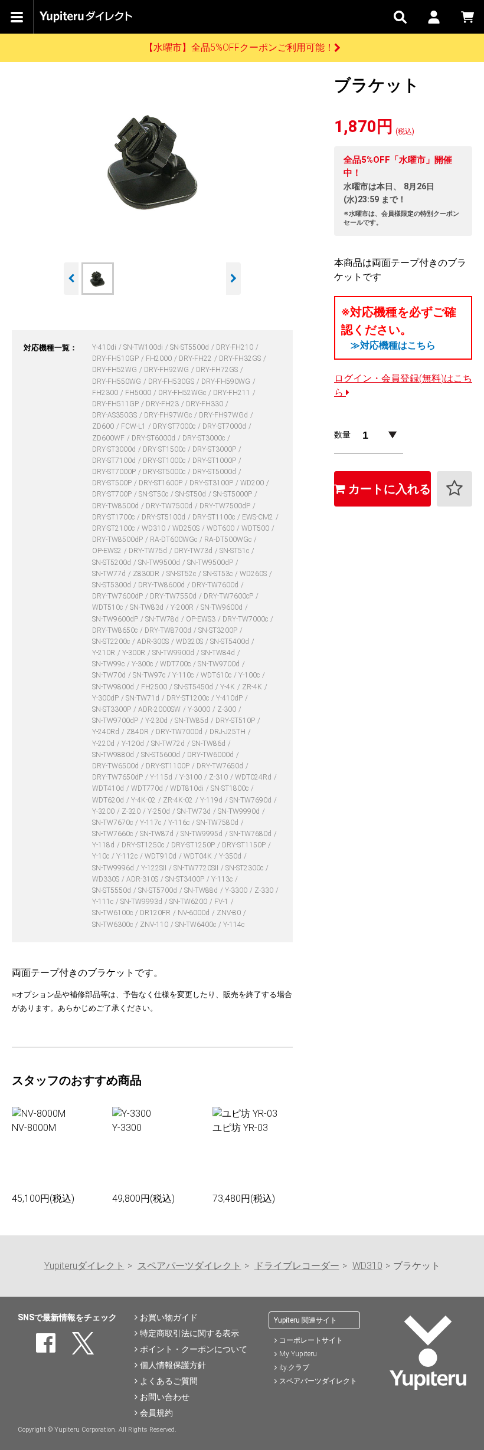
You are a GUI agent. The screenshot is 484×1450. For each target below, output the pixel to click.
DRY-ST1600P (161, 483)
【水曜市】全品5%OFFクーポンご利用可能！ (239, 47)
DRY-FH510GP (116, 358)
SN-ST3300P (112, 709)
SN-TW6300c (113, 924)
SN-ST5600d (161, 755)
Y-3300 (237, 890)
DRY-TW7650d (221, 766)
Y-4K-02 (144, 800)
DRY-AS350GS (115, 415)
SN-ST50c (154, 494)
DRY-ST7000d (225, 426)
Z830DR (147, 574)
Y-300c (143, 664)
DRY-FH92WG (167, 370)
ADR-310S (143, 879)
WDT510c (108, 607)
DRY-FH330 (205, 404)
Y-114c (233, 924)
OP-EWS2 (107, 551)
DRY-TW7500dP (226, 506)
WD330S (106, 879)
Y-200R (183, 607)
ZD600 (104, 426)
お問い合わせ (164, 1397)
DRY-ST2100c (114, 528)
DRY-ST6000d (154, 438)
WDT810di (187, 788)
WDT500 (256, 528)
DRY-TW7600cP (229, 596)
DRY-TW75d (149, 551)
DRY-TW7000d (180, 732)
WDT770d (148, 788)
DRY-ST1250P (194, 845)
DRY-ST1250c (144, 845)
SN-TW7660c (113, 834)
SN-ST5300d (112, 585)
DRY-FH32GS (241, 358)
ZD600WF (109, 438)
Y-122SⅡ (154, 868)
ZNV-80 (230, 913)
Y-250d (160, 811)
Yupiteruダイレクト (84, 1265)
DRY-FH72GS (218, 370)
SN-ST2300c (245, 868)
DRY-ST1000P (215, 460)
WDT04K (199, 856)
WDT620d (109, 800)
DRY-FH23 (163, 404)
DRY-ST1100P (168, 766)
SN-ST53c (218, 574)
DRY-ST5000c (165, 472)
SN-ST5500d (190, 347)
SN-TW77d (109, 574)
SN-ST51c (235, 551)
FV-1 (222, 901)
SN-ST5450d (194, 687)
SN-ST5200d (112, 562)
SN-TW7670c (113, 822)
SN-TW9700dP (116, 720)
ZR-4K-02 (179, 800)
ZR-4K (253, 687)
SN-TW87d (157, 834)
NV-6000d (194, 913)
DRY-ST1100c (214, 517)
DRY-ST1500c (165, 449)
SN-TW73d (194, 811)
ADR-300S (154, 641)
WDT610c (217, 675)
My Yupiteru (298, 1354)
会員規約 (156, 1413)
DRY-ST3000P (215, 449)
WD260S (254, 574)
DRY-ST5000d (215, 472)
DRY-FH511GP (116, 404)
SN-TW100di (144, 347)
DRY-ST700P (112, 494)
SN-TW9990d (239, 811)
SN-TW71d (143, 698)
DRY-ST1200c (188, 698)
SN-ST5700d (158, 890)
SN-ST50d (191, 494)
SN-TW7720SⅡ (197, 868)
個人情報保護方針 (173, 1365)
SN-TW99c (109, 664)
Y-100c (249, 675)
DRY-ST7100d (115, 460)
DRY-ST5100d (164, 517)
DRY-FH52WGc (183, 393)
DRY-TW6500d (116, 766)
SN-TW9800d (114, 687)
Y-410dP (230, 698)
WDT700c (176, 664)
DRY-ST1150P (244, 845)
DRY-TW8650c (115, 630)
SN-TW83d (147, 607)
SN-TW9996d (114, 868)
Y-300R (134, 653)
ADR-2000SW (160, 709)
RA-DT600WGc (174, 539)
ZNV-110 (155, 924)
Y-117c (151, 822)
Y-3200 (104, 811)
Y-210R (104, 653)
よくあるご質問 (169, 1381)
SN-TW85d (192, 720)
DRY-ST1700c (114, 517)
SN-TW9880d (114, 755)
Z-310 (219, 777)
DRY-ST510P (236, 720)
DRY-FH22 (196, 358)
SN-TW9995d (202, 834)
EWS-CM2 (258, 517)
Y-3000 (200, 709)
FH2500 (155, 687)
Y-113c (222, 879)
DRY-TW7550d (174, 596)
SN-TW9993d (142, 901)
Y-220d (104, 743)
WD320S (190, 641)
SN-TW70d (109, 675)
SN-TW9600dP (116, 619)
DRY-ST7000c (175, 426)
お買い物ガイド (169, 1317)
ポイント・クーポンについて (193, 1349)
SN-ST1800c (230, 788)
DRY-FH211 (232, 393)
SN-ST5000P (233, 494)
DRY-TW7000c (246, 619)
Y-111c (103, 901)
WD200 (253, 483)
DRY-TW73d (194, 551)
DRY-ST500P (112, 483)
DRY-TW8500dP (118, 539)
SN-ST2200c (112, 641)
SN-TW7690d (251, 800)
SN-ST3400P (185, 879)
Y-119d (212, 800)
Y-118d (104, 845)
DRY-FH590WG (226, 381)
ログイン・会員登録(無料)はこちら (403, 385)
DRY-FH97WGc (169, 415)
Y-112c (127, 856)
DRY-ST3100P (212, 483)
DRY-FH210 (235, 347)
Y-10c (101, 856)
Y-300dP (106, 698)
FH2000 (160, 358)
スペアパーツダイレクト (189, 1265)
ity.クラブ (294, 1367)
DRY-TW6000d (211, 755)
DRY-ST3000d (115, 449)
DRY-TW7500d (170, 506)
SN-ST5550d (112, 890)
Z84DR (138, 732)
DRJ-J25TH (228, 732)
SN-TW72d (169, 743)
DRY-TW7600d (216, 585)
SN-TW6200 (189, 901)
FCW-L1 (134, 426)
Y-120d (134, 743)
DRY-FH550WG (117, 381)
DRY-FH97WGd (224, 415)
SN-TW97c (150, 675)
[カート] (467, 16)
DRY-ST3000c (204, 438)
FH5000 (139, 393)
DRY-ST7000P (115, 472)
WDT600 (221, 528)
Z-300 (227, 709)
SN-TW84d (219, 653)
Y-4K (228, 687)
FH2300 (106, 393)
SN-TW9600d (222, 607)
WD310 (154, 528)
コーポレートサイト (311, 1340)
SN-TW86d (209, 743)
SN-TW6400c (196, 924)
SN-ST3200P (218, 630)
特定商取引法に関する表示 (189, 1333)
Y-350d (231, 856)
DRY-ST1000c (165, 460)
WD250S (186, 528)
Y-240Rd (106, 732)
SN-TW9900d (174, 653)
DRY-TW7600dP (118, 596)
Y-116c (179, 822)
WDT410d (109, 788)
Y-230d (157, 720)
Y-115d (162, 777)
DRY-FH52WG (115, 370)
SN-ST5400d (230, 641)
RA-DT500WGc (228, 539)
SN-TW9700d (219, 664)
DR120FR (156, 913)
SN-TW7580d (218, 822)
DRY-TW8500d (116, 506)
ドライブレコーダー (296, 1265)
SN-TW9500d (160, 562)
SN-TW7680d (251, 834)
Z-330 (264, 890)
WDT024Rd (254, 777)
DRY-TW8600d (162, 585)
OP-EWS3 (201, 619)
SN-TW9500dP (211, 562)
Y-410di (105, 347)
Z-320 (132, 811)
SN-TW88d (202, 890)
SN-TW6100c (113, 913)
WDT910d (161, 856)
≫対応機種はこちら (393, 345)
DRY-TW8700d (169, 630)
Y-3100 (191, 777)
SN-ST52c (182, 574)
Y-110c (183, 675)
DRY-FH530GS (172, 381)
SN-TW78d (163, 619)
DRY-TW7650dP (118, 777)
